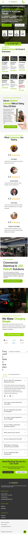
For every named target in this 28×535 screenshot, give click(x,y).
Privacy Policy (4, 524)
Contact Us (3, 508)
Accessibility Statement (6, 526)
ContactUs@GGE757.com (6, 499)
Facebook (3, 515)
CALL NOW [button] (21, 90)
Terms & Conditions (5, 522)
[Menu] (3, 2)
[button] (5, 396)
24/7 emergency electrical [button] (22, 86)
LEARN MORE (5, 71)
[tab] (5, 374)
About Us (3, 506)
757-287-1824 (4, 497)
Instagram (3, 517)
